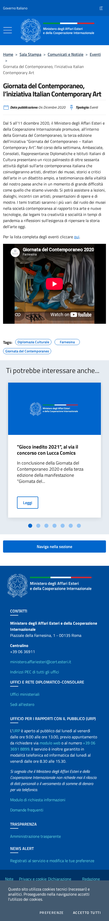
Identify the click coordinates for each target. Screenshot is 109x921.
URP (16, 731)
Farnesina (67, 341)
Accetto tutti (87, 912)
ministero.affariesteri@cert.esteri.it (40, 662)
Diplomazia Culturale (33, 341)
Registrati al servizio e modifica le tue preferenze (52, 861)
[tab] (30, 526)
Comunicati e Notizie (65, 54)
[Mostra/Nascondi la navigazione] (8, 30)
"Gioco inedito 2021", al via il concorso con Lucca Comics (47, 450)
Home (8, 54)
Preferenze (52, 912)
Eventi (95, 54)
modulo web (50, 743)
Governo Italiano (15, 8)
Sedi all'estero (22, 704)
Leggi (27, 503)
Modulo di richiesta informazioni (37, 800)
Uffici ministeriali (25, 694)
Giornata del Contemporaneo (27, 350)
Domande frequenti (26, 810)
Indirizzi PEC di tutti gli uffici (34, 672)
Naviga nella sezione (54, 546)
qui (76, 237)
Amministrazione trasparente (35, 836)
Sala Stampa (30, 54)
